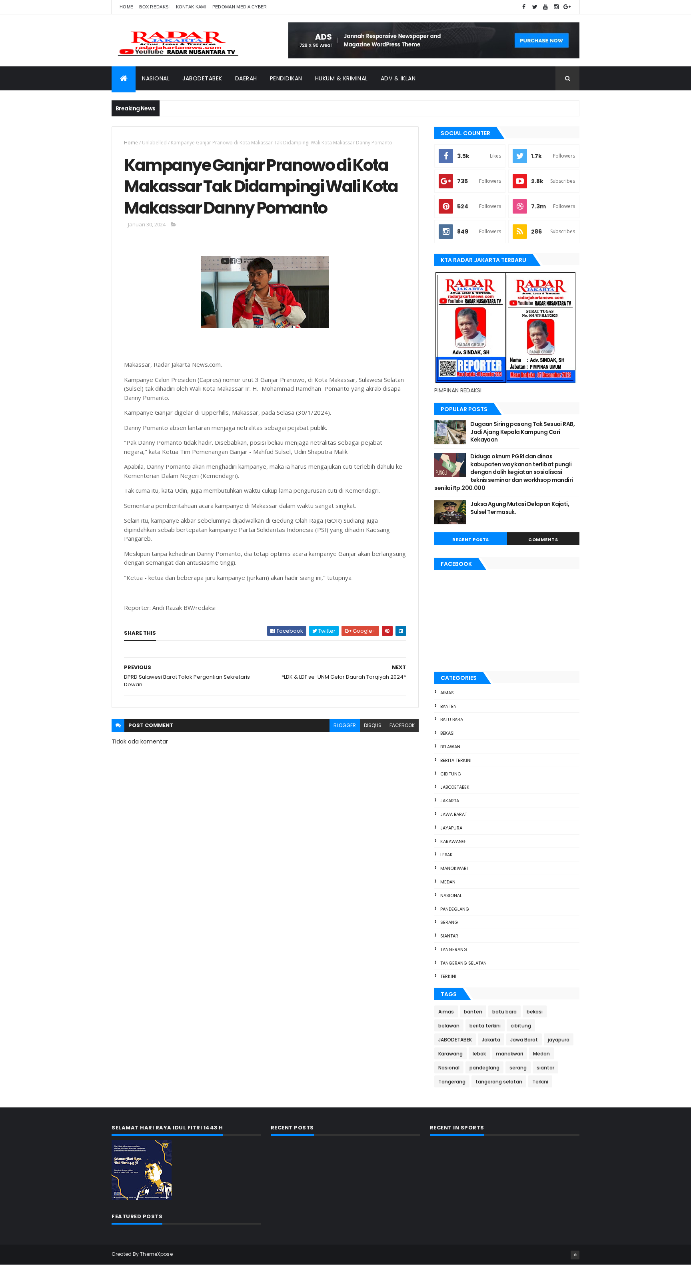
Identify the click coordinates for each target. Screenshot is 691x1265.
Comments (543, 539)
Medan (447, 882)
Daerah (246, 78)
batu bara (451, 719)
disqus (372, 725)
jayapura (451, 828)
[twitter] (534, 7)
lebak (446, 854)
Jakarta (449, 800)
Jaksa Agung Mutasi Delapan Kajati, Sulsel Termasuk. (519, 508)
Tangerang (453, 949)
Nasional (156, 78)
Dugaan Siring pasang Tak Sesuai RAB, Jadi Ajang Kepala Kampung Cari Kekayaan (522, 432)
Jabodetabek (202, 78)
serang (449, 922)
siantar (449, 936)
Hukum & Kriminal (341, 78)
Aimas (447, 692)
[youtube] (545, 7)
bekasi (447, 733)
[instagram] (556, 7)
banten (448, 706)
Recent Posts (470, 539)
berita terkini (455, 760)
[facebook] (523, 7)
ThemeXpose (156, 1254)
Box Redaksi (154, 6)
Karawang (452, 841)
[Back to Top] (575, 1255)
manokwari (454, 868)
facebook (402, 725)
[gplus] (567, 7)
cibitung (450, 774)
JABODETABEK (454, 787)
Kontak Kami (191, 6)
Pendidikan (286, 78)
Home (126, 6)
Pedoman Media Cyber (239, 6)
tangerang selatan (463, 963)
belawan (450, 746)
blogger (345, 725)
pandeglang (454, 909)
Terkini (448, 976)
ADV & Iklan (398, 78)
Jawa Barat (453, 814)
